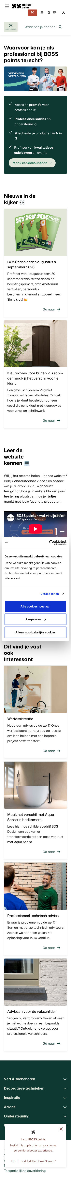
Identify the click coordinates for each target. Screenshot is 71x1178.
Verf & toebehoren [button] (19, 1078)
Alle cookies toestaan (35, 606)
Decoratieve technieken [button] (24, 1088)
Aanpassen (33, 619)
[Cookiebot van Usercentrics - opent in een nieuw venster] (50, 542)
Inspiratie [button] (12, 1097)
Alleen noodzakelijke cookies (35, 632)
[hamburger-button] (7, 6)
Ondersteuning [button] (16, 1116)
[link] (23, 6)
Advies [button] (10, 1106)
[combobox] (43, 27)
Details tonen (49, 593)
